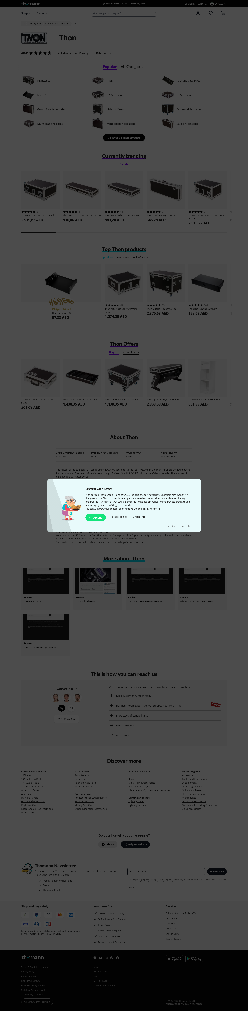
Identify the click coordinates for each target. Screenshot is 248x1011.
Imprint (171, 526)
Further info (138, 516)
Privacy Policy (185, 526)
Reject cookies (119, 516)
